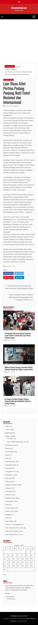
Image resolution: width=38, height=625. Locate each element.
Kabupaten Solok (10, 465)
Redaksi (7, 593)
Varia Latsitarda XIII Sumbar (14, 528)
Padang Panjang (8, 79)
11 (9, 559)
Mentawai (10, 438)
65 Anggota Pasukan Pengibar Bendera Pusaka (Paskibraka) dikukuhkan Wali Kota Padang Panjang (18, 401)
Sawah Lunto (9, 511)
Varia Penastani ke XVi (12, 534)
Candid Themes (22, 621)
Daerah (7, 436)
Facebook (8, 273)
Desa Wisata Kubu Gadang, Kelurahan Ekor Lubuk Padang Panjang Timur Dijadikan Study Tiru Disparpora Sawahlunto (19, 588)
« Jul (4, 575)
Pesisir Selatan (10, 508)
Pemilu (7, 505)
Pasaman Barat (10, 498)
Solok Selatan (9, 521)
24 (5, 566)
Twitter (19, 273)
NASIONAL (9, 475)
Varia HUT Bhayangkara (13, 524)
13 (18, 559)
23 (32, 562)
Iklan (6, 458)
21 (23, 562)
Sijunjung (8, 514)
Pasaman (8, 495)
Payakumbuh (9, 501)
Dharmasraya (9, 445)
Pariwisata (8, 491)
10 (5, 559)
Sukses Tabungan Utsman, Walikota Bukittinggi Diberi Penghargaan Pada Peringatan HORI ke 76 (21, 297)
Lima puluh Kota (10, 471)
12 (14, 559)
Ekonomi (8, 448)
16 (32, 559)
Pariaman (8, 488)
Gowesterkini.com (19, 7)
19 (14, 562)
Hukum (7, 455)
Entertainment (10, 452)
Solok (7, 518)
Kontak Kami (11, 599)
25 (9, 566)
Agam (7, 426)
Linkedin (20, 277)
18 (9, 562)
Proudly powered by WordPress (13, 618)
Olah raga (8, 478)
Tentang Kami (9, 597)
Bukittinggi (8, 433)
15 (27, 559)
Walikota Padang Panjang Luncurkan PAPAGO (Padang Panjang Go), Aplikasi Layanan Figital (19, 368)
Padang (7, 481)
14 (23, 559)
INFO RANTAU (10, 461)
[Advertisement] (19, 39)
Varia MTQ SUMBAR (12, 531)
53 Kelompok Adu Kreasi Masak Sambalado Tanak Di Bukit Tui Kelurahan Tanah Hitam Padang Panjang (18, 335)
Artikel (7, 429)
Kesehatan (8, 468)
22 (27, 562)
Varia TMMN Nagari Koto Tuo (16, 442)
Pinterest (9, 277)
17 (5, 562)
